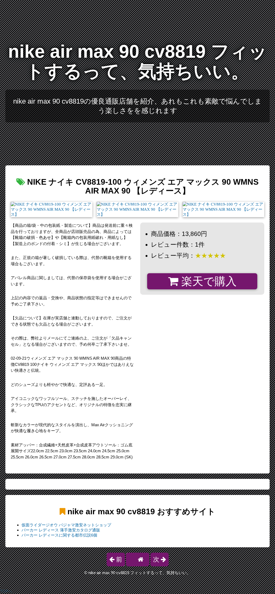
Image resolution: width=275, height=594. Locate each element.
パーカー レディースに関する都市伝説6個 (59, 535)
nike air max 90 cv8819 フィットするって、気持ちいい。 (137, 61)
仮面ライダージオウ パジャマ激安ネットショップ (66, 525)
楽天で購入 (207, 281)
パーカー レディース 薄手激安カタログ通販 (60, 530)
